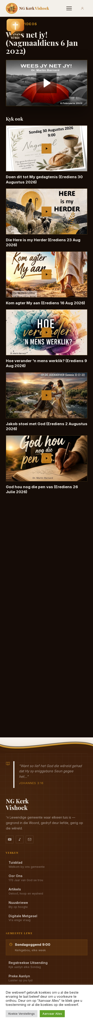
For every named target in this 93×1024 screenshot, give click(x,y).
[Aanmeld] (82, 8)
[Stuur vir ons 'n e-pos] (29, 839)
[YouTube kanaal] (10, 839)
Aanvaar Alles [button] (52, 1013)
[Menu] (69, 8)
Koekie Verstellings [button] (21, 1013)
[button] (15, 30)
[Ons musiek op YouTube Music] (19, 839)
